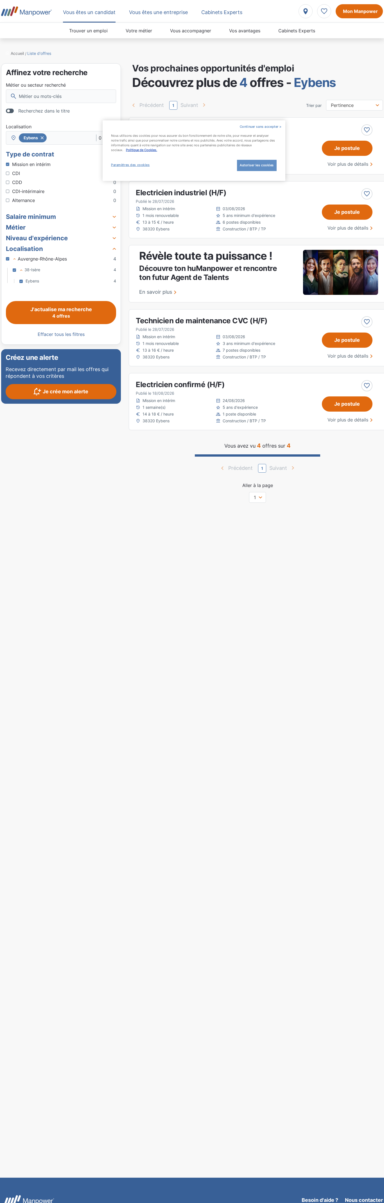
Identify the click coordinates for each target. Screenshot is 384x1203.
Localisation (18, 126)
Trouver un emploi (88, 30)
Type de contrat (30, 154)
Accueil (17, 53)
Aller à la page (257, 485)
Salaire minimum (31, 216)
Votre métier (139, 30)
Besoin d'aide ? (320, 1200)
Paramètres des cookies (130, 165)
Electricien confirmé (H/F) (180, 384)
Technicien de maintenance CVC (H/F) (202, 320)
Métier (16, 227)
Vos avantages (244, 30)
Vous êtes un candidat (89, 12)
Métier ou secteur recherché (36, 85)
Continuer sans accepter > (261, 127)
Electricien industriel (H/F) (181, 192)
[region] (194, 150)
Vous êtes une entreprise (158, 12)
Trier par (314, 105)
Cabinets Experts (296, 30)
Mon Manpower (360, 11)
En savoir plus (155, 292)
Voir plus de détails (347, 164)
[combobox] (61, 137)
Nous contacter (364, 1200)
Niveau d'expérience (37, 238)
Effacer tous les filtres (61, 334)
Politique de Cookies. (141, 150)
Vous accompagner (190, 30)
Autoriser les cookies (257, 165)
